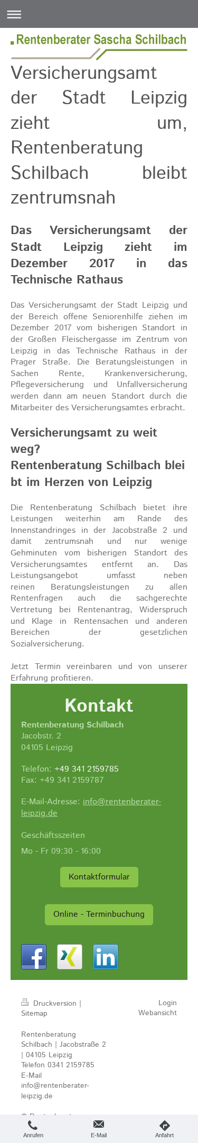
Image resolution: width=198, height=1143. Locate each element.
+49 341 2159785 (86, 769)
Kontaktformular (99, 877)
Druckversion (55, 1003)
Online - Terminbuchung (99, 914)
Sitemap (34, 1013)
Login (167, 1003)
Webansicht (157, 1013)
